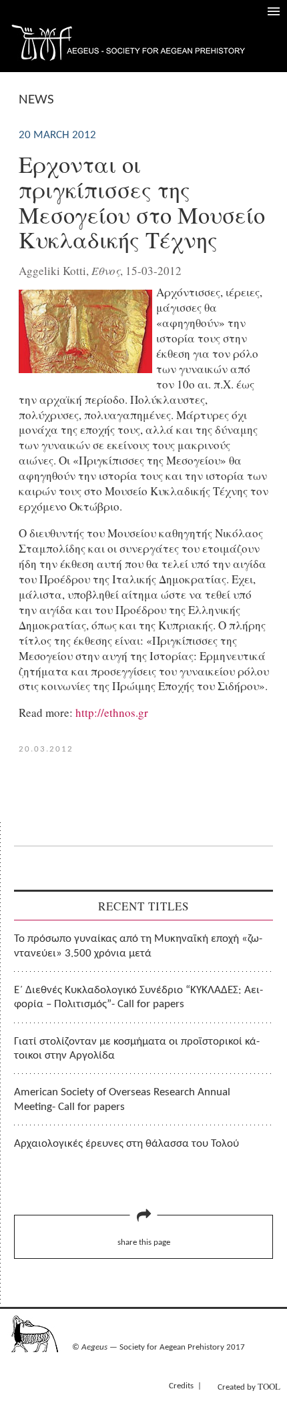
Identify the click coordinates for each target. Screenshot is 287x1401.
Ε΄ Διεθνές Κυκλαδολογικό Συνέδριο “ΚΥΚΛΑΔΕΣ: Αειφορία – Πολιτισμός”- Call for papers (138, 997)
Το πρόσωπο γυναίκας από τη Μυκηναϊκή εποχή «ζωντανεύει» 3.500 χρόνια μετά (138, 945)
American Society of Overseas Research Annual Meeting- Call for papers (122, 1099)
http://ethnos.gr (111, 712)
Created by (249, 1386)
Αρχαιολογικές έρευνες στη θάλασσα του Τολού (126, 1143)
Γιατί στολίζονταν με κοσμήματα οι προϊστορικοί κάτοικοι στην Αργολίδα (137, 1048)
